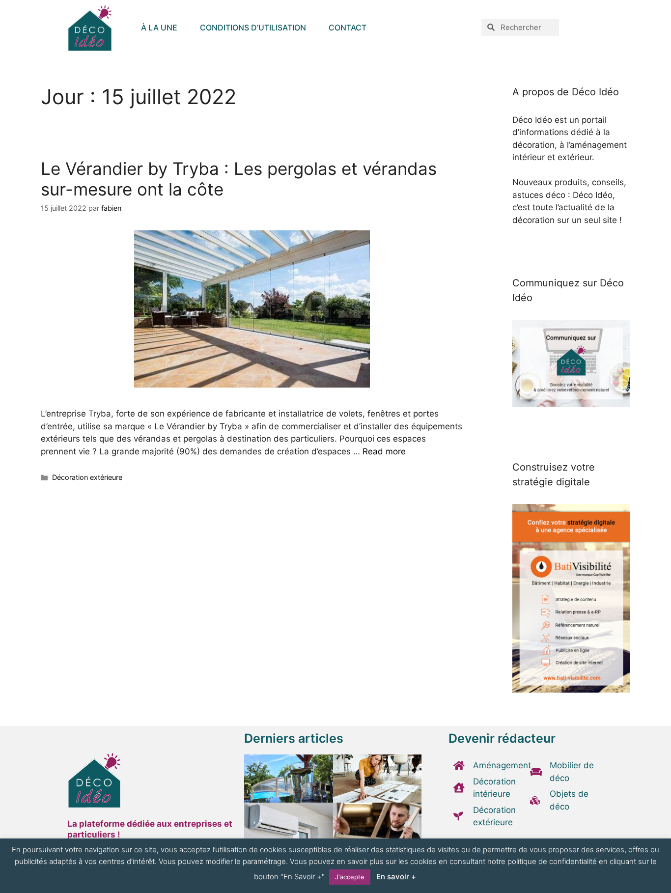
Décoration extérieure (87, 477)
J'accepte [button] (349, 877)
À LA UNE (159, 27)
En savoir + (396, 876)
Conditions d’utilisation (253, 27)
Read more (384, 451)
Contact (347, 27)
